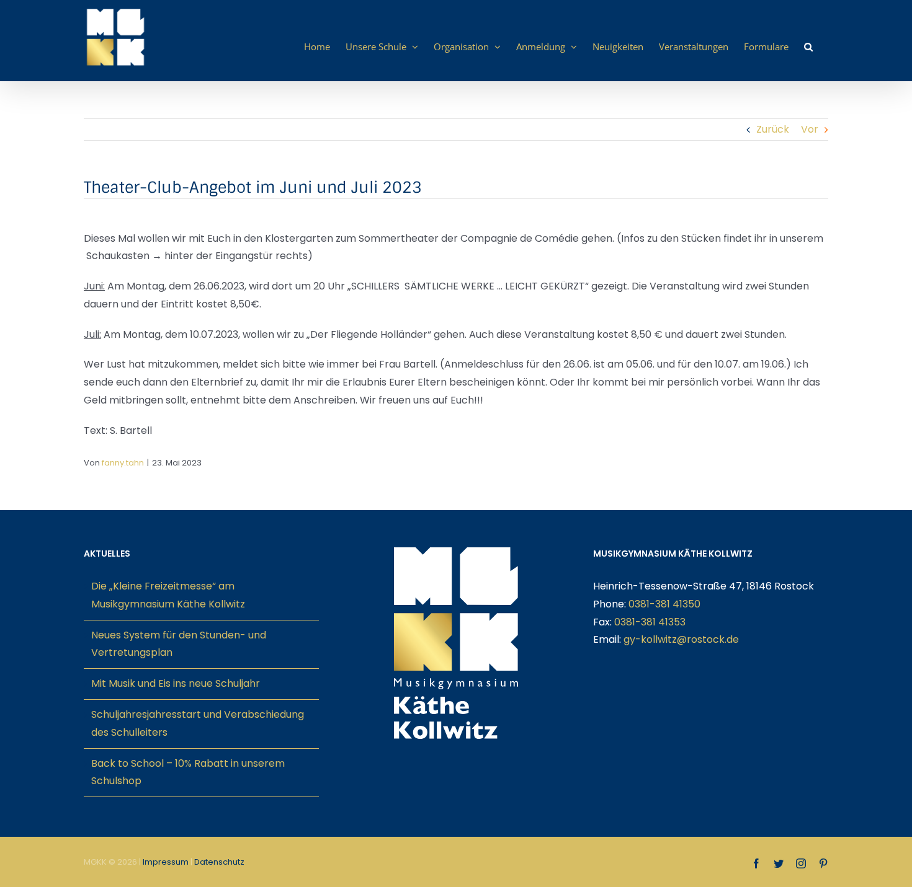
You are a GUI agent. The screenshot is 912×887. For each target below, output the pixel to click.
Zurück (772, 129)
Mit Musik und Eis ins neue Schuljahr (175, 683)
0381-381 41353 (650, 622)
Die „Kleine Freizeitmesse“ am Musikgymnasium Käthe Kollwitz (168, 595)
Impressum (166, 862)
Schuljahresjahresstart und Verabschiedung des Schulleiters (197, 723)
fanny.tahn (123, 463)
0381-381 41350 (664, 604)
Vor (809, 129)
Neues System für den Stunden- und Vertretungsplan (178, 644)
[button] (808, 46)
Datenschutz (219, 862)
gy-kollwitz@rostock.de (681, 639)
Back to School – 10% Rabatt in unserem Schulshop (188, 772)
